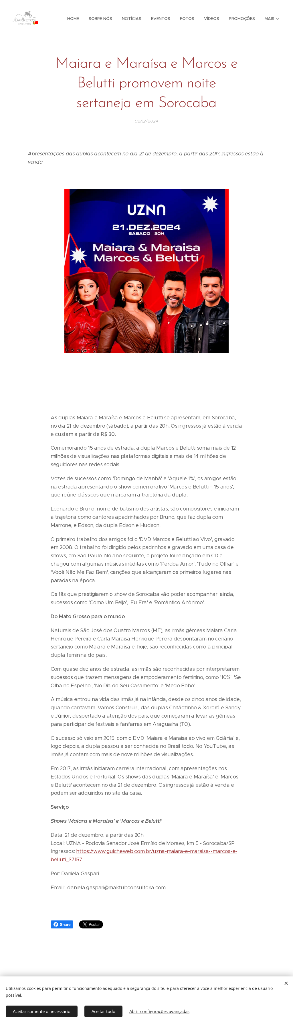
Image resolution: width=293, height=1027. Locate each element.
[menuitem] (73, 18)
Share (65, 924)
